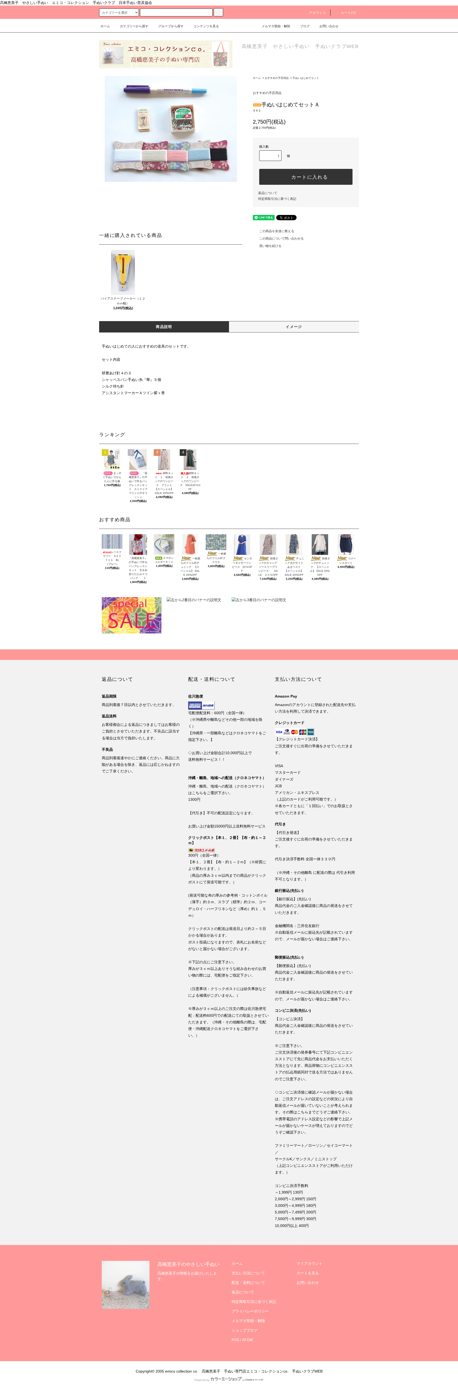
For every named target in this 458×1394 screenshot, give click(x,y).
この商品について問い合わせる (281, 238)
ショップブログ (245, 1330)
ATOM (247, 1340)
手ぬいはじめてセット (306, 78)
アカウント (318, 13)
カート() (348, 13)
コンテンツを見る (206, 26)
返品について (267, 193)
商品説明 (164, 327)
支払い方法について (248, 1273)
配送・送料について (248, 1282)
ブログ (305, 26)
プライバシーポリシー (250, 1311)
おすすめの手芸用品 (277, 78)
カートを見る (308, 1273)
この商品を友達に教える (276, 231)
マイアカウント (310, 1263)
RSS (235, 1340)
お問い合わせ (328, 26)
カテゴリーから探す (134, 26)
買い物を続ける (270, 246)
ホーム (105, 26)
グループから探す (171, 26)
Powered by (202, 1380)
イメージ (294, 327)
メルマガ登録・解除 (276, 26)
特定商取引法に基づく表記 (277, 199)
